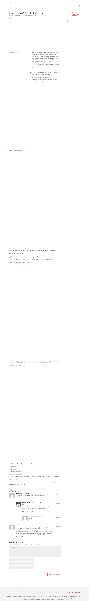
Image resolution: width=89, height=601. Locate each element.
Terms (26, 588)
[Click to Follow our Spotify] (73, 21)
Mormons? (73, 6)
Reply (58, 495)
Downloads (50, 6)
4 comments (33, 15)
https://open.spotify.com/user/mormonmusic (32, 510)
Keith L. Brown (14, 15)
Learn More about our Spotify (72, 23)
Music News (27, 15)
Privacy (22, 588)
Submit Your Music (58, 6)
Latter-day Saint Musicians (39, 6)
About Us (67, 6)
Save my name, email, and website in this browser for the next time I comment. (28, 571)
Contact (17, 588)
